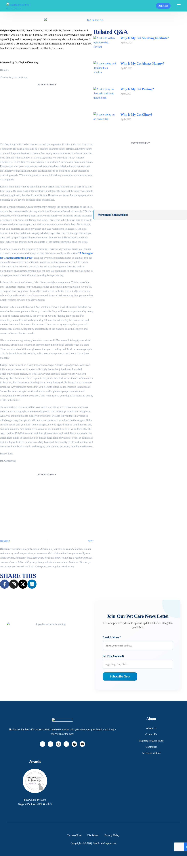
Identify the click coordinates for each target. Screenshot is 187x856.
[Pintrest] (74, 744)
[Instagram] (58, 744)
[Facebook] (42, 744)
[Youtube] (82, 744)
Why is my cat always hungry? (142, 63)
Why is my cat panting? (137, 89)
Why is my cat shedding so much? (145, 38)
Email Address (112, 637)
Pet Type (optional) (113, 655)
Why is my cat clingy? (136, 114)
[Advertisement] (47, 112)
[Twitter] (50, 744)
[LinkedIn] (66, 744)
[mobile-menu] (177, 6)
